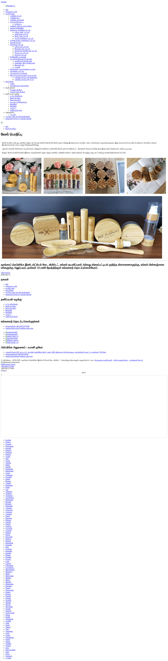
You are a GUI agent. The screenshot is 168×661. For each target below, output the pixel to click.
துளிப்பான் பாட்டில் (21, 34)
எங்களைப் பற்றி (11, 12)
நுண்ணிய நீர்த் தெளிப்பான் (25, 63)
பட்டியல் (13, 114)
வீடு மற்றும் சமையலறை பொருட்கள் (23, 75)
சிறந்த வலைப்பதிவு (120, 360)
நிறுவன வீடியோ (16, 90)
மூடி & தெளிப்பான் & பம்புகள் (21, 59)
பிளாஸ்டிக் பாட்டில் (16, 45)
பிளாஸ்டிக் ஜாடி (15, 43)
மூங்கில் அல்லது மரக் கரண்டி (21, 26)
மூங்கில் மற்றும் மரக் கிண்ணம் (26, 77)
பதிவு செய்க (5, 273)
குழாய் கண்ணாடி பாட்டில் (24, 38)
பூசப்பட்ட (13, 108)
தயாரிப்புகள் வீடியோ (17, 92)
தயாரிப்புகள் (10, 14)
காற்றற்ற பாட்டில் (20, 55)
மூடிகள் (17, 67)
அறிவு (12, 84)
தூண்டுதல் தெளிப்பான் (23, 61)
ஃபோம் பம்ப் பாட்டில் (22, 47)
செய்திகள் (9, 82)
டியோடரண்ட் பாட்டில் (22, 32)
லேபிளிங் (13, 104)
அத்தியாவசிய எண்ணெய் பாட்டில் (22, 40)
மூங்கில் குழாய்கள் (17, 20)
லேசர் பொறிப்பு (15, 98)
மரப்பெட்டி (18, 24)
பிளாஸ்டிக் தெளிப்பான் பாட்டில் (26, 51)
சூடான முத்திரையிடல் (18, 102)
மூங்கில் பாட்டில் (16, 16)
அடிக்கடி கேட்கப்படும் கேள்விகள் (17, 117)
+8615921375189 (7, 366)
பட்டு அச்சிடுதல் (16, 96)
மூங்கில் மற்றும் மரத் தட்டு (24, 80)
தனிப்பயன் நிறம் (16, 110)
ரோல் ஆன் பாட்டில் (21, 36)
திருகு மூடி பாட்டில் (21, 53)
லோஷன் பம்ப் (19, 65)
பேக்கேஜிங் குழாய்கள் (18, 57)
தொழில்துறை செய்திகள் (19, 86)
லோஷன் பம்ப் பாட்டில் (22, 49)
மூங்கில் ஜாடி (15, 18)
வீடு (6, 10)
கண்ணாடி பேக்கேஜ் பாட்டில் (20, 30)
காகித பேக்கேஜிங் (17, 28)
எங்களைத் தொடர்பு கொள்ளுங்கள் (18, 119)
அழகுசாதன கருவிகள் (18, 73)
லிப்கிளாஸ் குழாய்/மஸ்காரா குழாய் (22, 69)
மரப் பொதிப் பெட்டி (17, 22)
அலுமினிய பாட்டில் (17, 71)
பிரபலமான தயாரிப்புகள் (103, 360)
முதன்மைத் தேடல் (136, 360)
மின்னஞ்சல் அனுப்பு (8, 364)
